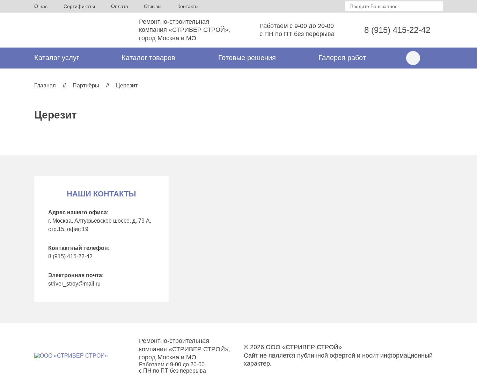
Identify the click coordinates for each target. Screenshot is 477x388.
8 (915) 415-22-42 (397, 30)
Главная (45, 85)
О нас (40, 6)
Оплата (119, 6)
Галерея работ (342, 58)
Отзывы (152, 6)
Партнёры (86, 85)
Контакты (187, 6)
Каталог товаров (148, 58)
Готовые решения (247, 58)
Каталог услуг (56, 58)
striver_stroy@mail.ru (74, 284)
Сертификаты (79, 6)
